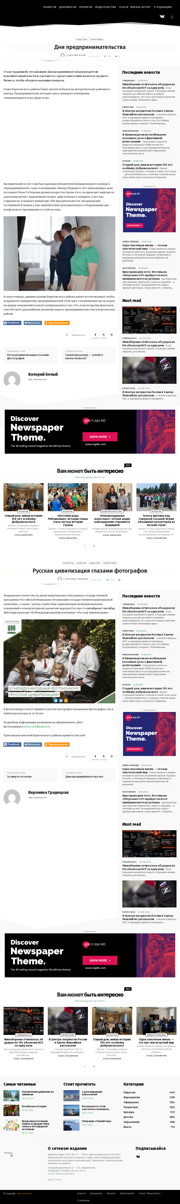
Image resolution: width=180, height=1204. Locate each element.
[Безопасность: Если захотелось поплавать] (71, 1110)
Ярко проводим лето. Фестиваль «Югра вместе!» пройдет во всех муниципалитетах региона (144, 275)
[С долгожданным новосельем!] (71, 1095)
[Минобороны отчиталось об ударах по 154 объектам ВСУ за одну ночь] (149, 320)
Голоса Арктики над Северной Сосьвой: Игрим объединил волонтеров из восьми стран (156, 520)
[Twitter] (103, 334)
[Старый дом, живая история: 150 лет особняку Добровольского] (24, 497)
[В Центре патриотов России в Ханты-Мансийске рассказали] (149, 370)
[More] (111, 334)
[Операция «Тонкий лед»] (71, 1125)
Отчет (58, 1179)
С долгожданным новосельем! (92, 1093)
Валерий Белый (77, 55)
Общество (81, 39)
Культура (126, 161)
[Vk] (138, 1157)
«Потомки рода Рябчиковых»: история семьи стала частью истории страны (68, 520)
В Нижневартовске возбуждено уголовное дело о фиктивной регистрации (144, 138)
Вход (50, 1179)
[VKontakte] (162, 17)
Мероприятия (129, 268)
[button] (171, 17)
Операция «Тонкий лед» (96, 1121)
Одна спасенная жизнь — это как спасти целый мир (144, 247)
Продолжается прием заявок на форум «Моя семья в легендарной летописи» (35, 1125)
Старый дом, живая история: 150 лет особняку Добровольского (24, 519)
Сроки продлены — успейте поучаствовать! (84, 356)
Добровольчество (112, 511)
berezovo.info (25, 1193)
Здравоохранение (130, 242)
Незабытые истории (34, 1106)
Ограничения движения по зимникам (38, 1093)
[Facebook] (95, 334)
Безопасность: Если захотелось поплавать (95, 1108)
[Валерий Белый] (63, 55)
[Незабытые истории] (11, 1110)
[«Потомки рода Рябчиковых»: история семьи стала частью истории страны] (68, 497)
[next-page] (93, 546)
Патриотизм (128, 107)
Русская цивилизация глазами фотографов (28, 356)
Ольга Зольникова (156, 538)
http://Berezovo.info (37, 379)
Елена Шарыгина (23, 535)
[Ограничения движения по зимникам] (11, 1095)
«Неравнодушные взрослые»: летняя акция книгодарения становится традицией (112, 520)
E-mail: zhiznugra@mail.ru (61, 1173)
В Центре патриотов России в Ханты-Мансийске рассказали (148, 112)
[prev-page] (85, 546)
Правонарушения (130, 131)
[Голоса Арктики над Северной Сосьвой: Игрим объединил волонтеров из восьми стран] (156, 497)
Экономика (96, 39)
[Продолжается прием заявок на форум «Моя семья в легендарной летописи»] (11, 1125)
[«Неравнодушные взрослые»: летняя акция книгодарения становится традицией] (112, 497)
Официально (128, 81)
